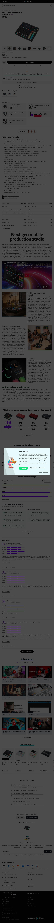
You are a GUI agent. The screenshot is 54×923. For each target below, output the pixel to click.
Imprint (40, 472)
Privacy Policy (45, 472)
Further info (42, 468)
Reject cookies (33, 468)
